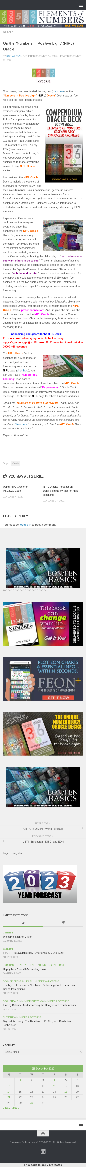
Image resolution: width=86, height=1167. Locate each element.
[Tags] (63, 923)
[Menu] (81, 5)
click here (58, 91)
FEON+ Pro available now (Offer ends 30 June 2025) (33, 952)
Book (6, 981)
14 (8, 1091)
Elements (17, 981)
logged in (25, 524)
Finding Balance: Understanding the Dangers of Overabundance (40, 1005)
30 (31, 1102)
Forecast (9, 965)
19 (65, 1091)
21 (8, 1097)
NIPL (6, 370)
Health (33, 965)
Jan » (15, 1108)
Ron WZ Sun (13, 56)
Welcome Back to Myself (17, 936)
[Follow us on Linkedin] (43, 1151)
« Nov (6, 1108)
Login (6, 853)
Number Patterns (32, 1001)
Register (17, 853)
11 (54, 1086)
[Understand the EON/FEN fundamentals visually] (43, 568)
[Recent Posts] (23, 923)
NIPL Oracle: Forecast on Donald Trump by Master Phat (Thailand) (60, 490)
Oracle (8, 32)
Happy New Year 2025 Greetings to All (25, 969)
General (8, 932)
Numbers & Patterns (51, 965)
